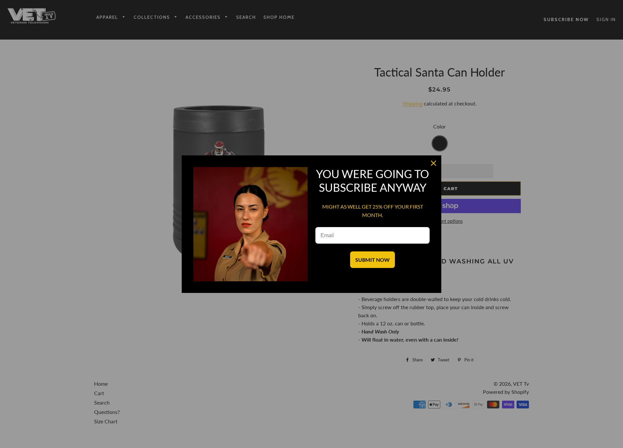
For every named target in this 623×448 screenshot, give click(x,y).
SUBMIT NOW (372, 260)
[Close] (433, 163)
